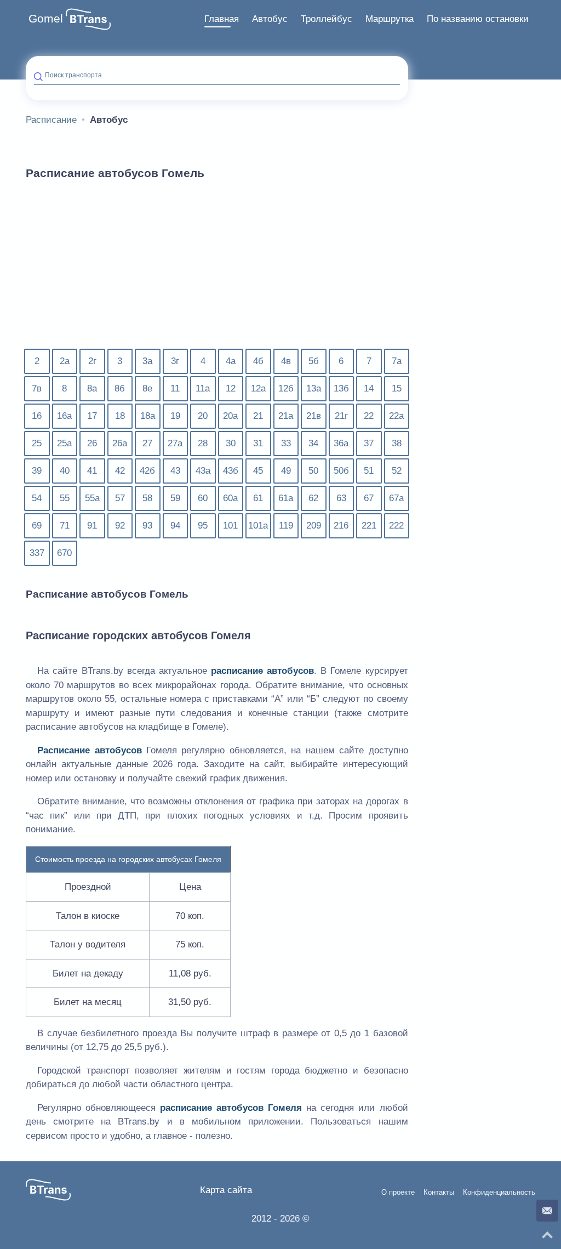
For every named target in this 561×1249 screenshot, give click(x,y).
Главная (221, 19)
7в (37, 388)
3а (147, 361)
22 (369, 416)
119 (286, 525)
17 (92, 416)
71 (65, 525)
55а (92, 498)
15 (397, 388)
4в (286, 361)
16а (64, 416)
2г (92, 361)
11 (175, 388)
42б (147, 470)
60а (230, 498)
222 (396, 525)
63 (341, 498)
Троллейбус (326, 19)
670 (64, 553)
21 (258, 416)
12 (231, 388)
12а (258, 388)
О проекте (398, 1192)
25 (37, 443)
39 (37, 470)
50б (341, 470)
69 (37, 525)
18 (120, 416)
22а (396, 416)
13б (341, 388)
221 (369, 525)
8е (147, 388)
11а (203, 388)
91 (92, 525)
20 (203, 416)
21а (285, 416)
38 (397, 443)
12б (286, 388)
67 (369, 498)
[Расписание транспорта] (88, 19)
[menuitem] (221, 19)
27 (147, 443)
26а (119, 443)
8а (92, 388)
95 (203, 525)
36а (341, 443)
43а (203, 470)
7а (397, 361)
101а (258, 525)
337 (37, 553)
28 (203, 443)
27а (175, 443)
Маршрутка (389, 19)
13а (313, 388)
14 (369, 388)
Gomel (45, 18)
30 (231, 443)
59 (175, 498)
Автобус (270, 19)
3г (175, 361)
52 (397, 470)
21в (313, 416)
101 (230, 525)
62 (313, 498)
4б (258, 361)
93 (147, 525)
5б (313, 361)
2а (65, 361)
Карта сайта (226, 1190)
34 (313, 443)
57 (120, 498)
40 (65, 470)
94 (175, 525)
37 (369, 443)
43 (175, 470)
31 (258, 443)
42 (120, 470)
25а (64, 443)
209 (313, 525)
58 (147, 498)
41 (92, 470)
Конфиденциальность (499, 1192)
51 (369, 470)
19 (175, 416)
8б (120, 388)
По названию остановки (478, 19)
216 (341, 525)
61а (285, 498)
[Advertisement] (217, 271)
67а (396, 498)
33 (286, 443)
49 (286, 470)
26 (92, 443)
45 (258, 470)
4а (231, 361)
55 (65, 498)
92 (120, 525)
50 (313, 470)
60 (203, 498)
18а (147, 416)
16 (37, 416)
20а (230, 416)
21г (341, 416)
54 (37, 498)
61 (258, 498)
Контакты (438, 1192)
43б (230, 470)
